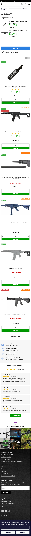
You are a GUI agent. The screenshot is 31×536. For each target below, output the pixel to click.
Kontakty (3, 471)
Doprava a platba (5, 459)
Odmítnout (8, 532)
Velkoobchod (4, 473)
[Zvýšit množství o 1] (28, 99)
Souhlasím (22, 532)
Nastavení (15, 528)
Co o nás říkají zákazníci (7, 454)
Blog (2, 466)
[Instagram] (6, 511)
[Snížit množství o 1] (3, 99)
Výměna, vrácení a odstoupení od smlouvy (11, 461)
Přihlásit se (6, 492)
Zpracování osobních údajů (8, 476)
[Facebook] (2, 511)
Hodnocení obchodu (15, 365)
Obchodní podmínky (6, 457)
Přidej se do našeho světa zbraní (15, 426)
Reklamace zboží (5, 464)
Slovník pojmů (5, 468)
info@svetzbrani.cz (7, 1)
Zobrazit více (15, 415)
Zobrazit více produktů (15, 43)
